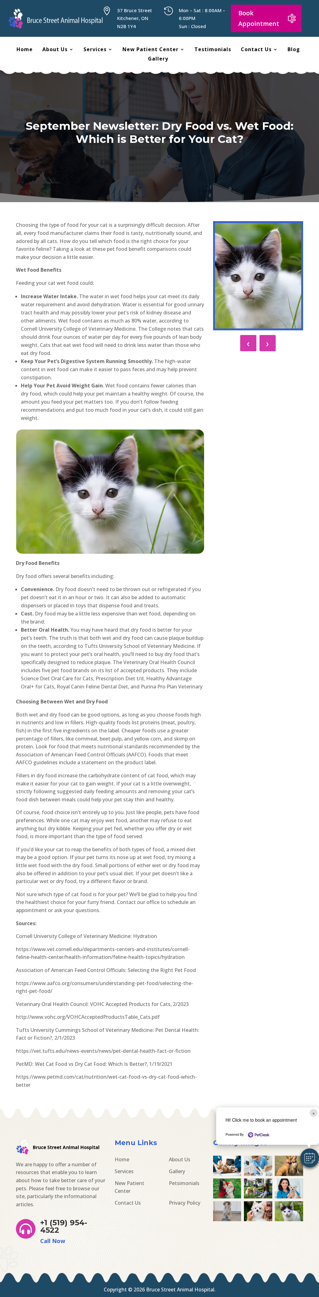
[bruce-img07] (258, 1219)
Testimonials (212, 50)
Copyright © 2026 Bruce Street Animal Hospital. (160, 1289)
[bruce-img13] (289, 1174)
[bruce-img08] (227, 1219)
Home (25, 50)
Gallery (158, 59)
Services (95, 50)
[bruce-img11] (227, 1196)
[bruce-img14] (258, 1174)
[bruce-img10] (258, 1196)
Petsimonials (184, 1183)
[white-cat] (289, 1219)
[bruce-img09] (289, 1196)
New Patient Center (150, 50)
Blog (294, 50)
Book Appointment (258, 18)
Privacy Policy (184, 1202)
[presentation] (248, 343)
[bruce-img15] (227, 1174)
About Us (55, 50)
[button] (309, 1158)
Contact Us (256, 50)
